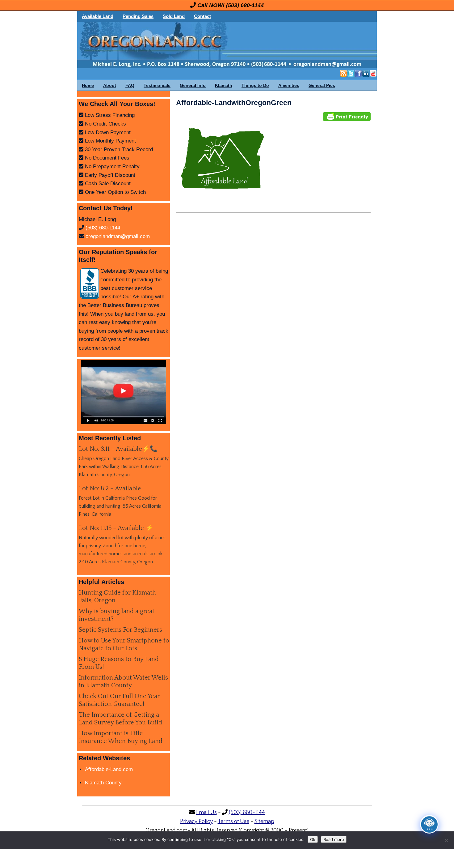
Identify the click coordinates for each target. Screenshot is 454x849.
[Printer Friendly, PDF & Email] (347, 116)
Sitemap (264, 821)
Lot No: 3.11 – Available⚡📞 (118, 449)
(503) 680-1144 (245, 5)
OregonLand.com (253, 45)
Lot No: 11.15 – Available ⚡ (116, 528)
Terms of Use (233, 821)
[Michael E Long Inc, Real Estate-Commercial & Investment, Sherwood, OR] (89, 283)
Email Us (206, 812)
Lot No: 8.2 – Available (110, 488)
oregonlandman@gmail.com (118, 236)
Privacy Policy (196, 821)
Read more (333, 839)
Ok (312, 839)
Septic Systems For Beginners (120, 629)
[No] (446, 840)
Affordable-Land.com (109, 769)
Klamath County (103, 783)
